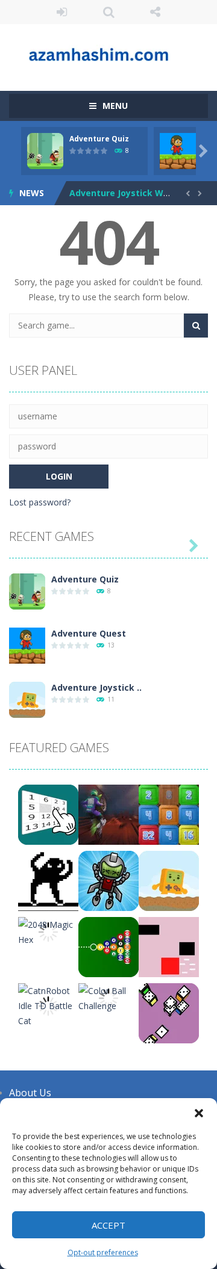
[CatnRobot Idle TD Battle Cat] (48, 1004)
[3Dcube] (169, 1012)
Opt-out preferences (103, 1252)
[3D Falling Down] (108, 880)
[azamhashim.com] (108, 52)
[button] (199, 1113)
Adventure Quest (88, 633)
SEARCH (108, 12)
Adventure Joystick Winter (126, 193)
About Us (30, 1092)
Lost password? (40, 502)
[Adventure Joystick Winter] (27, 699)
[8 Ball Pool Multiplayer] (108, 946)
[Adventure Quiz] (27, 590)
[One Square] (169, 946)
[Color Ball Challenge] (108, 997)
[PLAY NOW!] (45, 150)
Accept (108, 1225)
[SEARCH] (196, 325)
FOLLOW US (155, 12)
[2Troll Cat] (48, 880)
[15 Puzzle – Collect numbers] (48, 814)
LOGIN (62, 12)
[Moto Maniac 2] (108, 814)
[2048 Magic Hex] (48, 931)
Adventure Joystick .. (96, 687)
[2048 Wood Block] (169, 814)
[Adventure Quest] (27, 644)
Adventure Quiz (99, 139)
